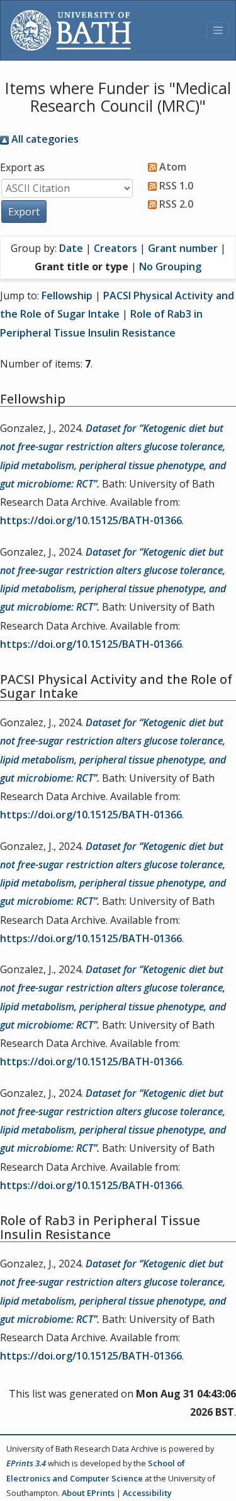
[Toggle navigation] (217, 30)
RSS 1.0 (175, 186)
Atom (171, 167)
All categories (44, 139)
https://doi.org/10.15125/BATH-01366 (91, 520)
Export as (22, 167)
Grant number (183, 248)
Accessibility (147, 1492)
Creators (115, 248)
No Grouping (170, 266)
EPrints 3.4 (26, 1463)
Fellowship (67, 295)
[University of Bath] (71, 30)
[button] (24, 211)
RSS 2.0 (175, 204)
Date (71, 248)
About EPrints (88, 1492)
